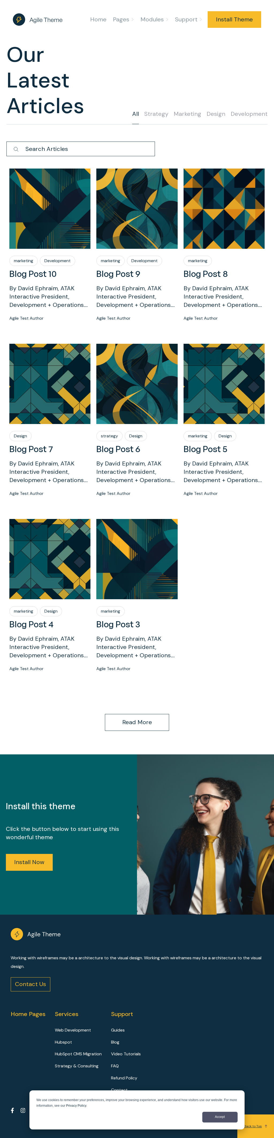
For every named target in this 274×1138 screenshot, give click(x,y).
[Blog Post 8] (224, 218)
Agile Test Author (26, 318)
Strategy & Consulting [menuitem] (76, 1066)
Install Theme (234, 19)
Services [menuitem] (66, 1014)
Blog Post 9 (118, 273)
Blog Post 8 (206, 273)
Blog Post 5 (205, 449)
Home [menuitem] (98, 19)
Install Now (29, 862)
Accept (220, 1117)
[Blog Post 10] (49, 218)
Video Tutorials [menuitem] (126, 1054)
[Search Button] (16, 150)
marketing (187, 114)
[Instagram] (23, 1111)
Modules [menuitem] (152, 19)
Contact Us (30, 984)
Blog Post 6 (118, 449)
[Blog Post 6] (136, 393)
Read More (137, 722)
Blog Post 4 (31, 624)
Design (216, 114)
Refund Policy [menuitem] (124, 1078)
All (135, 114)
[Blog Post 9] (136, 218)
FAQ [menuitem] (115, 1066)
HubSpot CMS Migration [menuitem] (78, 1054)
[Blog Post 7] (49, 393)
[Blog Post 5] (224, 393)
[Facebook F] (12, 1111)
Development (249, 114)
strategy (156, 114)
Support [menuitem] (186, 19)
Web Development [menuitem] (73, 1030)
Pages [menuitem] (121, 19)
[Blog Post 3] (136, 568)
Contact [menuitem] (119, 1090)
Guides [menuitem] (118, 1030)
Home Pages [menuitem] (28, 1014)
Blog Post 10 (33, 273)
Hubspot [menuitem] (63, 1042)
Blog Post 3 (118, 624)
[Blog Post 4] (49, 568)
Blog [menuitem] (115, 1042)
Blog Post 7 (31, 449)
